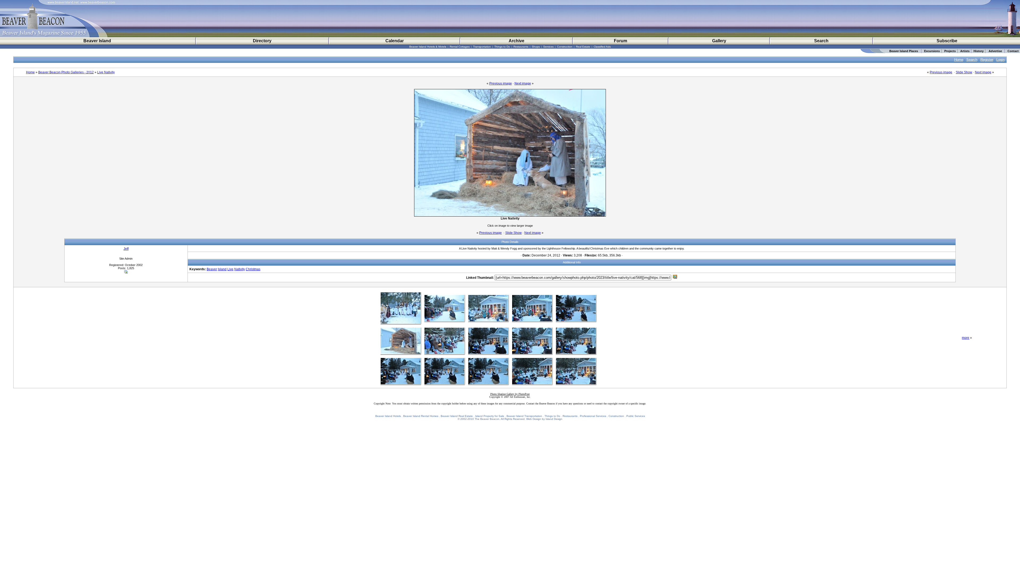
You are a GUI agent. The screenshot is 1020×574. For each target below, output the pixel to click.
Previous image (941, 72)
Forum (620, 41)
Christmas (253, 269)
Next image (983, 72)
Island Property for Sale (489, 416)
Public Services (635, 416)
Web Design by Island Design (544, 418)
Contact (1013, 51)
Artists (965, 51)
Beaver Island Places (903, 51)
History (979, 51)
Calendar (394, 41)
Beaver (212, 269)
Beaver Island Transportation (524, 416)
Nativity (239, 269)
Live (230, 269)
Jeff (126, 249)
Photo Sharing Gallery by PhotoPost (510, 393)
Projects (950, 51)
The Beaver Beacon (487, 418)
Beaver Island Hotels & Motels (427, 46)
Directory (262, 41)
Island (222, 269)
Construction (564, 46)
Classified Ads (602, 46)
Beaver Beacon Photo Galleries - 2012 (66, 72)
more (965, 338)
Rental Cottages (460, 46)
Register (986, 60)
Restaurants (520, 46)
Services (548, 46)
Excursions (932, 51)
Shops (536, 46)
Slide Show (964, 72)
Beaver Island (97, 41)
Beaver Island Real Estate (457, 416)
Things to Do (502, 46)
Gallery (719, 41)
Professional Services (593, 416)
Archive (516, 41)
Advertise (995, 51)
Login (1000, 60)
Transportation (482, 46)
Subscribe (947, 41)
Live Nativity (106, 72)
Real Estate (583, 46)
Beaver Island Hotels (388, 416)
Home (958, 60)
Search (821, 41)
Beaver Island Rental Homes (420, 416)
